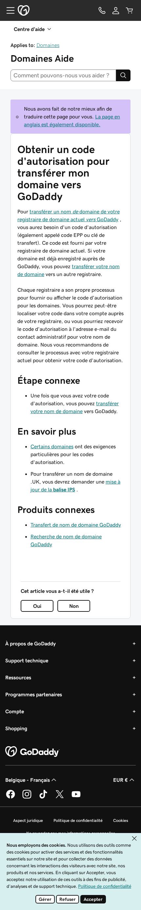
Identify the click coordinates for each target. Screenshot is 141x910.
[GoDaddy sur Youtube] (76, 797)
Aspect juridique (28, 820)
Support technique (26, 660)
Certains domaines (51, 446)
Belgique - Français (27, 779)
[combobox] (63, 75)
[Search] (123, 75)
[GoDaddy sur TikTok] (43, 797)
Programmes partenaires (33, 694)
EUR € (120, 779)
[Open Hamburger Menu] (7, 10)
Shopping (16, 728)
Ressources (18, 677)
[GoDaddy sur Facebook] (10, 797)
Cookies (120, 820)
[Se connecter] (116, 10)
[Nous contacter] (102, 10)
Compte (14, 711)
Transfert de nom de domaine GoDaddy (75, 524)
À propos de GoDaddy (30, 643)
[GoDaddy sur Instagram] (27, 797)
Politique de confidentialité (78, 820)
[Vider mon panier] (129, 10)
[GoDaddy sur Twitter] (59, 797)
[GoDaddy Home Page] (32, 751)
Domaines (47, 45)
